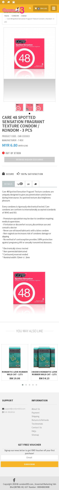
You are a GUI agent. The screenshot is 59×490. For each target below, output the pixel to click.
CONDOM (15, 16)
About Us (36, 409)
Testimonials (37, 423)
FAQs (34, 431)
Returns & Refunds (40, 420)
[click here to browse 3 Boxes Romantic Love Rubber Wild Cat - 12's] (44, 357)
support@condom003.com (14, 408)
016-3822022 (9, 412)
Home (6, 16)
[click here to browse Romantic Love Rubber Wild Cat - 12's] (15, 357)
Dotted (23, 16)
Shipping (35, 416)
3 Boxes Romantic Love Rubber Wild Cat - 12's (44, 373)
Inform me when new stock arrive (29, 159)
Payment (36, 412)
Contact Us (37, 427)
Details (8, 183)
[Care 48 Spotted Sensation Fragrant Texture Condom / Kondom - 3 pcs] (29, 53)
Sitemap (35, 434)
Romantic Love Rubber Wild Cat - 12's (15, 373)
